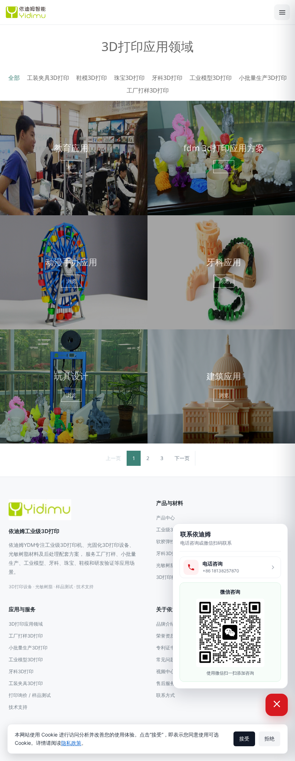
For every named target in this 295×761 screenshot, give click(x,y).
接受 (244, 738)
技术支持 (18, 707)
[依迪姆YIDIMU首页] (136, 12)
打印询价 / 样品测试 (30, 695)
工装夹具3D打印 (48, 78)
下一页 (182, 458)
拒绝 (269, 738)
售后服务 (165, 683)
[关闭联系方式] (277, 705)
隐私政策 (71, 743)
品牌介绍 (165, 624)
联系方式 (165, 695)
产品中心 (165, 518)
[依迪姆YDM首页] (40, 509)
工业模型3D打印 (211, 78)
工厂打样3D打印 (148, 90)
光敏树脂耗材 (170, 565)
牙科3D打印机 (171, 553)
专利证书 (165, 647)
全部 (14, 78)
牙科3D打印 (167, 78)
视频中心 (165, 671)
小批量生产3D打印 (263, 78)
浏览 (71, 166)
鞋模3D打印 (91, 78)
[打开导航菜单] (282, 12)
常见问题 (165, 659)
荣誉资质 (165, 636)
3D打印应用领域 (26, 624)
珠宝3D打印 (129, 78)
